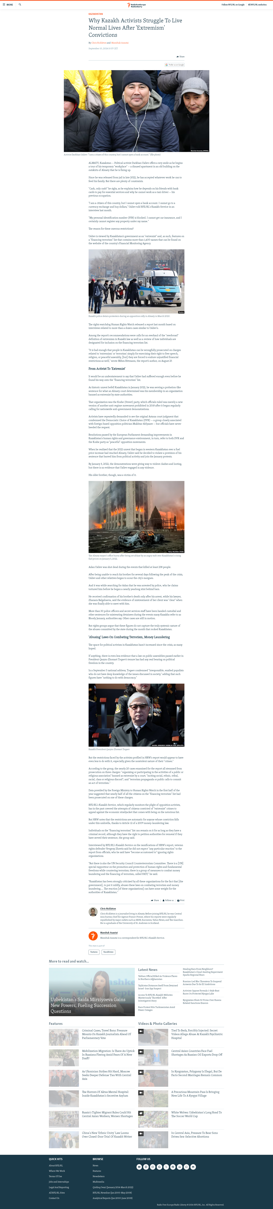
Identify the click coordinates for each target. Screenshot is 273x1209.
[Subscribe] (193, 1167)
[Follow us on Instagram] (152, 1167)
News (95, 1166)
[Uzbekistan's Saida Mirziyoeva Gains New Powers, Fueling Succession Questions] (92, 992)
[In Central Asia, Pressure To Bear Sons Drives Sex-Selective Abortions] (153, 1139)
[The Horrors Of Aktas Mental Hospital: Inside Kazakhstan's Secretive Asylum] (64, 1098)
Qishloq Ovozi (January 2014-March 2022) (113, 1187)
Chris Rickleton (98, 43)
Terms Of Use (55, 1176)
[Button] (180, 57)
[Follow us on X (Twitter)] (166, 1167)
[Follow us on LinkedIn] (179, 1167)
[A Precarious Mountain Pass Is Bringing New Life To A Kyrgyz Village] (153, 1098)
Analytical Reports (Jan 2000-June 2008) (113, 1198)
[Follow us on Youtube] (139, 1167)
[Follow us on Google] (159, 1167)
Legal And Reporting (59, 1187)
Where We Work (57, 1171)
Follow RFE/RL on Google (233, 5)
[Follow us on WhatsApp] (186, 1167)
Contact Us (54, 1198)
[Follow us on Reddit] (146, 1167)
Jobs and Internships (59, 1182)
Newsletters (99, 1176)
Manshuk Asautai (120, 43)
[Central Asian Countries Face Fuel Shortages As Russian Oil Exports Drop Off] (153, 1057)
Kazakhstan (96, 14)
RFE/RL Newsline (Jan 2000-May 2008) (112, 1193)
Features (97, 1171)
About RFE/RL (56, 1166)
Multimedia (98, 1182)
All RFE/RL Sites (57, 1193)
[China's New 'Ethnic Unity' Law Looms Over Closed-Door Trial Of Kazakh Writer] (64, 1139)
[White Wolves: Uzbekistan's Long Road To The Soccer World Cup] (153, 1119)
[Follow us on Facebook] (173, 1167)
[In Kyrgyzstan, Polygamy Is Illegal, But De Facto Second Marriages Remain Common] (153, 1078)
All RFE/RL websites (257, 5)
